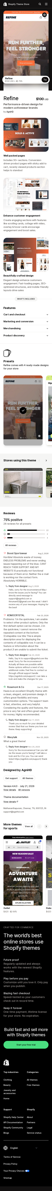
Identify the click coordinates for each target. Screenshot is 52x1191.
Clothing (7, 1080)
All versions (24, 790)
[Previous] (39, 460)
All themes (28, 778)
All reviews (10, 545)
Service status (34, 1133)
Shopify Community (13, 1127)
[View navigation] (46, 4)
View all (29, 826)
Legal (29, 1127)
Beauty (7, 1085)
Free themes (33, 1085)
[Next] (46, 460)
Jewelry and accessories (9, 1091)
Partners (31, 1122)
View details (9, 790)
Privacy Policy (10, 1164)
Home (6, 1098)
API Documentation (13, 1122)
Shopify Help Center (13, 1117)
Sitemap (7, 1178)
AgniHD (10, 111)
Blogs (6, 1133)
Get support (11, 778)
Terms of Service (12, 1157)
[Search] (40, 4)
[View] (23, 483)
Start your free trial (26, 1044)
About (30, 1117)
